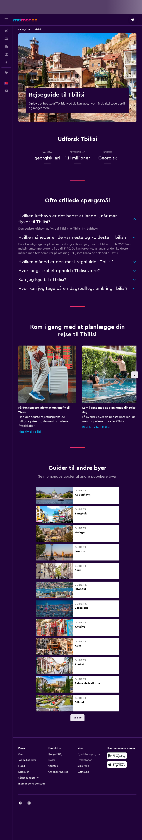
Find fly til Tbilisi (30, 431)
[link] (77, 717)
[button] (6, 20)
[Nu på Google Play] (117, 755)
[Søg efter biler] (6, 46)
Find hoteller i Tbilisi (95, 427)
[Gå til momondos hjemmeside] (25, 19)
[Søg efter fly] (6, 31)
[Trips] (6, 72)
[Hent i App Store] (117, 764)
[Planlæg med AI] (6, 62)
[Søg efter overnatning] (6, 39)
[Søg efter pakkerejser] (6, 54)
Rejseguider (24, 29)
